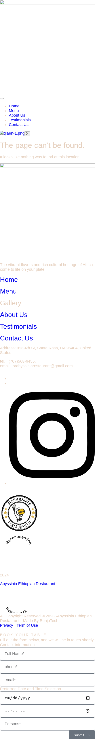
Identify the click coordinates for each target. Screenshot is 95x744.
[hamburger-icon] (2, 98)
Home (14, 106)
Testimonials (20, 120)
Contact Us (18, 124)
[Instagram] (52, 483)
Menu (14, 110)
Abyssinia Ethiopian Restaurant (27, 584)
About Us (17, 115)
